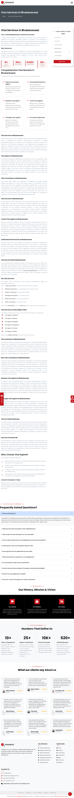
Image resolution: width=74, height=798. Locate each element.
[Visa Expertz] (7, 3)
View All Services (44, 762)
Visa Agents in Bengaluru (11, 321)
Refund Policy (53, 792)
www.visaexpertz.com (8, 780)
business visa (33, 270)
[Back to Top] (70, 794)
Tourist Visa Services (10, 285)
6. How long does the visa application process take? (17, 551)
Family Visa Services (10, 298)
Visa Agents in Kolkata (11, 331)
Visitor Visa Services (10, 302)
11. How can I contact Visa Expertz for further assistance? (18, 579)
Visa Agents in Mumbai (11, 318)
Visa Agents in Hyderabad (12, 325)
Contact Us (61, 760)
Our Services (61, 753)
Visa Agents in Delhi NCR (11, 315)
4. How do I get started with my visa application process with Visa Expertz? (24, 540)
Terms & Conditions (37, 792)
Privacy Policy (21, 792)
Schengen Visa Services (11, 295)
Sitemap (60, 762)
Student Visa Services (11, 292)
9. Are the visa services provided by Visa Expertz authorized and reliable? (23, 568)
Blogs (59, 757)
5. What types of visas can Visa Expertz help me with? (17, 546)
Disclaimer (46, 792)
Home (4, 16)
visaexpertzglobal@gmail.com (11, 775)
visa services (10, 305)
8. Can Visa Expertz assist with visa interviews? (15, 562)
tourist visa (26, 270)
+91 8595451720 (7, 773)
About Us (60, 750)
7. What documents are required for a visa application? (18, 557)
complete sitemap (12, 335)
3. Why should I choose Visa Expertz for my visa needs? (18, 534)
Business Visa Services (11, 289)
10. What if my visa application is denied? (14, 574)
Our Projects (61, 755)
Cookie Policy (28, 792)
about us (22, 305)
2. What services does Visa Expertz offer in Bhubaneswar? (19, 529)
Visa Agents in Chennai (11, 328)
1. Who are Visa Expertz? (9, 513)
